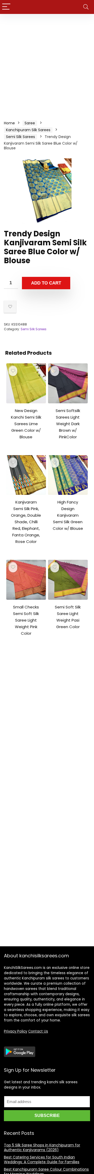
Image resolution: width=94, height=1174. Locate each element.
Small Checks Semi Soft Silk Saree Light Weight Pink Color (26, 620)
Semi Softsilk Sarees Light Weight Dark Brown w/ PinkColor (68, 424)
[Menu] (6, 7)
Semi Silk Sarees (20, 136)
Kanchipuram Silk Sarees (28, 130)
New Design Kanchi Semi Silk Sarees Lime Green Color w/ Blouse (26, 424)
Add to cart (46, 283)
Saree (30, 123)
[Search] (86, 7)
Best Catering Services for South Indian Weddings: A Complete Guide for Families (41, 1160)
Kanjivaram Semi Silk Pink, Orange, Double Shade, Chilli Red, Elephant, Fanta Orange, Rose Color (26, 521)
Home (9, 123)
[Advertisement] (47, 64)
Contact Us (38, 1031)
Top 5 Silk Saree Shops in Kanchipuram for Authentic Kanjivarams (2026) (42, 1147)
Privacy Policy (15, 1031)
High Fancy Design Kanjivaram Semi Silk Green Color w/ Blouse (68, 515)
